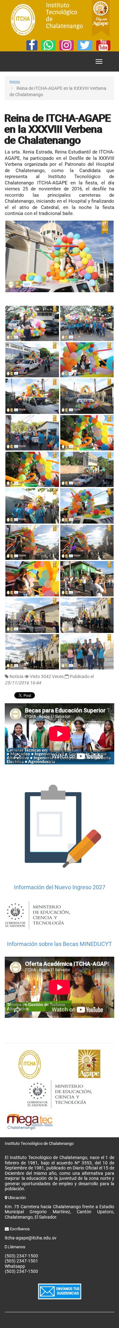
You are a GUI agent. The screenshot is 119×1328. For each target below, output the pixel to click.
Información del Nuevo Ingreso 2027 (59, 887)
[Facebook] (31, 45)
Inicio (15, 81)
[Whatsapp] (48, 45)
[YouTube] (103, 45)
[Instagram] (66, 45)
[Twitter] (84, 45)
